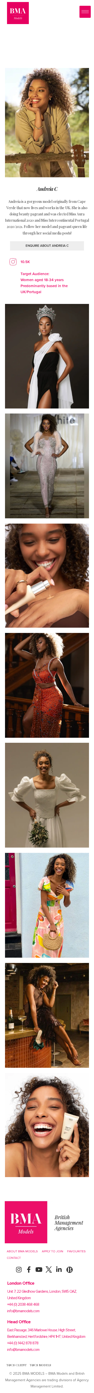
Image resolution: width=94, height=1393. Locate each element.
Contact (14, 1258)
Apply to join (52, 1251)
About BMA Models (22, 1251)
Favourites (76, 1251)
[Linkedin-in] (59, 1269)
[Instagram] (19, 1269)
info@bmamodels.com (23, 1311)
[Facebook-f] (29, 1269)
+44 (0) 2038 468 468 (23, 1304)
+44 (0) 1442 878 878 (22, 1343)
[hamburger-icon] (85, 12)
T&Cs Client (16, 1365)
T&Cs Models (40, 1365)
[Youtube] (39, 1269)
